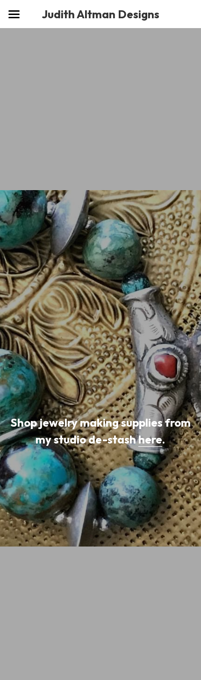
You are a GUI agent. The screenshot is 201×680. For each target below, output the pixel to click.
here (150, 439)
